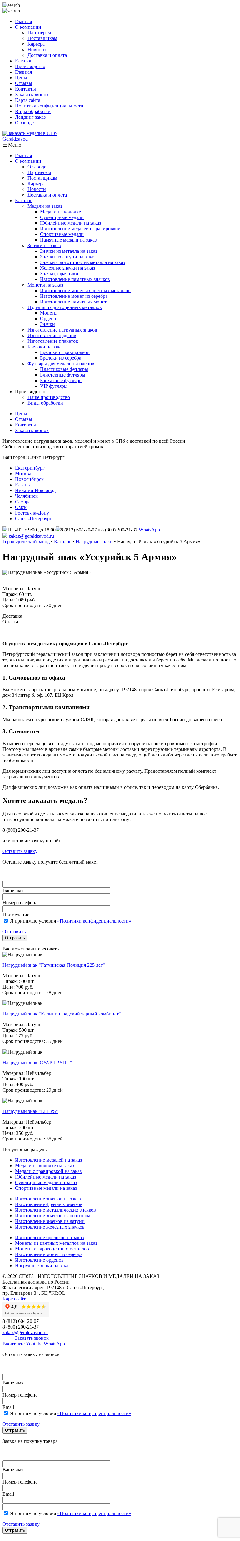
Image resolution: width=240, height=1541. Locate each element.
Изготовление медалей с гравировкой (80, 228)
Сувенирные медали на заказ (46, 1182)
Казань (22, 484)
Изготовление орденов (52, 335)
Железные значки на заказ (67, 268)
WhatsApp (149, 529)
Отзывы (23, 83)
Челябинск (26, 496)
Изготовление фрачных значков (48, 1204)
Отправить (14, 931)
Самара (23, 501)
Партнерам (39, 32)
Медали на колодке (60, 211)
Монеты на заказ (45, 284)
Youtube (34, 1343)
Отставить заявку (21, 1424)
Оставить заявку (20, 851)
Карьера (36, 44)
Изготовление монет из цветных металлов (85, 290)
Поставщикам (42, 38)
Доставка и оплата (47, 55)
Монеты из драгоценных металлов (52, 1248)
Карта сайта (27, 100)
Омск (21, 507)
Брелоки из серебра (60, 358)
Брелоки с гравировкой (65, 352)
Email (8, 1407)
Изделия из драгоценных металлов (65, 307)
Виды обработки (33, 111)
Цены (21, 77)
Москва (23, 473)
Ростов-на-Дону (32, 513)
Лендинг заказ (30, 117)
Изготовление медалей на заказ (48, 1160)
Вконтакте (13, 1343)
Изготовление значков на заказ (48, 1198)
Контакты (25, 89)
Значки (47, 324)
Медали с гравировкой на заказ (48, 1171)
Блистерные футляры (62, 374)
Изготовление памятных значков (75, 279)
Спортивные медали (62, 234)
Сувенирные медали (62, 217)
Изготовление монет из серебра (74, 296)
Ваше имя (12, 890)
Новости (37, 49)
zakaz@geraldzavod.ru (31, 536)
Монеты (49, 313)
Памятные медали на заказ (68, 239)
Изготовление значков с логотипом (52, 1215)
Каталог (23, 60)
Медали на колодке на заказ (44, 1165)
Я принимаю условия (70, 921)
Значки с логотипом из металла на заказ (82, 262)
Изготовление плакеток (53, 341)
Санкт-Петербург (33, 518)
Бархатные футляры (61, 380)
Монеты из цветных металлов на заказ (56, 1243)
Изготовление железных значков (50, 1226)
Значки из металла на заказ (68, 251)
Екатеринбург (30, 468)
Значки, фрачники (59, 273)
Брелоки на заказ (45, 346)
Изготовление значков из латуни (50, 1221)
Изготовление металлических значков (55, 1210)
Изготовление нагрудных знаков (62, 329)
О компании (28, 27)
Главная (23, 21)
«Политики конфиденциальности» (94, 921)
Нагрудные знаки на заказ (42, 1265)
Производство (30, 66)
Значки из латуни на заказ (67, 256)
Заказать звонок (32, 94)
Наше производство (49, 397)
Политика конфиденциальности (49, 105)
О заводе (24, 122)
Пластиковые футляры (64, 369)
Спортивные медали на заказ (46, 1188)
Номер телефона (20, 902)
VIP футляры (54, 386)
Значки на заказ (44, 245)
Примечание (15, 914)
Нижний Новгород (35, 490)
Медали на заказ (45, 206)
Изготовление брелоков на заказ (49, 1237)
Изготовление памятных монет (73, 301)
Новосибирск (29, 479)
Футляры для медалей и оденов (61, 363)
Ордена (48, 318)
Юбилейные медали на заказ (70, 223)
